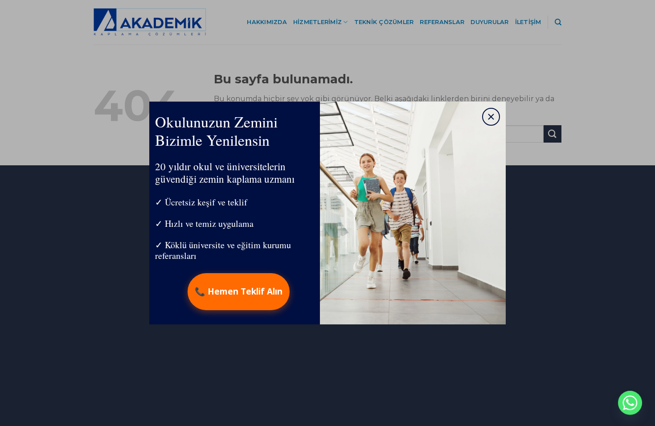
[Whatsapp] (630, 403)
